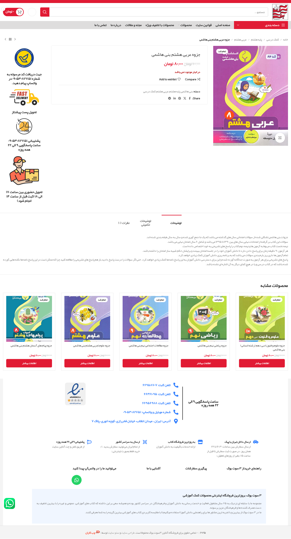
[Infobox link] (24, 66)
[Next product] (5, 39)
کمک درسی (272, 39)
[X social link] (184, 98)
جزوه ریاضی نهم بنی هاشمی (212, 345)
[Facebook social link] (189, 98)
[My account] (32, 12)
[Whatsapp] (77, 480)
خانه (285, 39)
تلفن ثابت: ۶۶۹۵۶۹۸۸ (156, 403)
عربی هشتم (240, 39)
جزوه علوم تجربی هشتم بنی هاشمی (91, 345)
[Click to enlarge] (280, 138)
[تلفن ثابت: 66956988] (175, 403)
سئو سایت (113, 532)
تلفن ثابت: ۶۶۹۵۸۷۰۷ (157, 385)
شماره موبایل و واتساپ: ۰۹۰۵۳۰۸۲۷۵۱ (147, 412)
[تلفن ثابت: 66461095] (175, 394)
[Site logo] (280, 13)
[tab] (172, 221)
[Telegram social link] (169, 98)
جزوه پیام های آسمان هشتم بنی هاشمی (31, 345)
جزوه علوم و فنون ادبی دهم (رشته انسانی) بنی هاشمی (262, 347)
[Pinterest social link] (179, 98)
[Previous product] (15, 39)
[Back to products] (10, 39)
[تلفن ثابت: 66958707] (175, 385)
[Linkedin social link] (174, 98)
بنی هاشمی (187, 91)
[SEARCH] (44, 12)
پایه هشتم (256, 39)
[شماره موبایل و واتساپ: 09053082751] (175, 412)
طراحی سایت (128, 532)
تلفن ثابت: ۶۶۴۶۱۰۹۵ (157, 394)
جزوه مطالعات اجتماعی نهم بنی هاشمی (148, 345)
